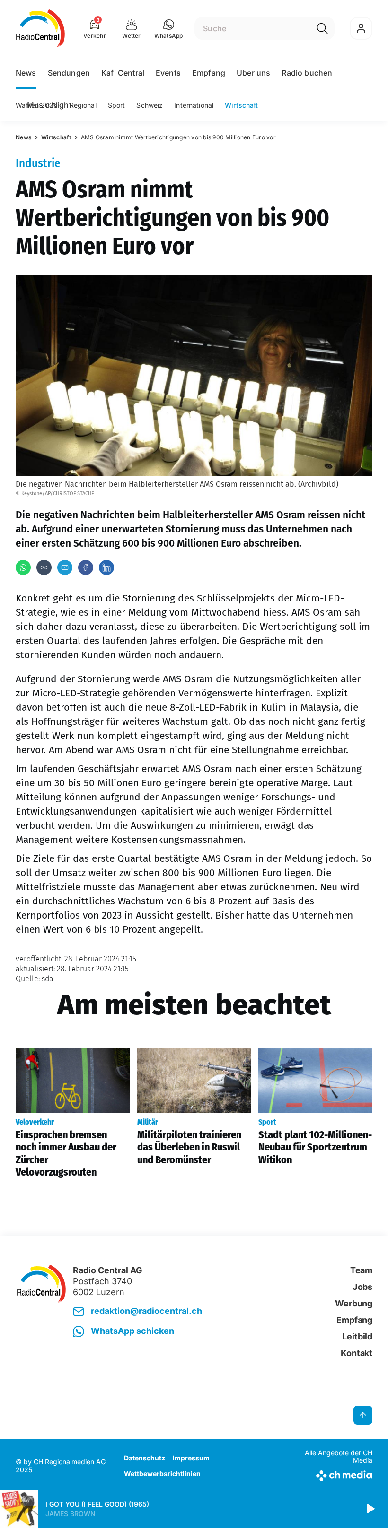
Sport (116, 105)
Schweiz (149, 105)
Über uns (253, 72)
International (193, 105)
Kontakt (356, 1353)
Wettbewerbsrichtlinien (162, 1473)
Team (361, 1270)
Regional (83, 105)
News (26, 72)
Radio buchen (307, 72)
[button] (168, 28)
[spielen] (370, 1509)
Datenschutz (144, 1458)
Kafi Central (122, 72)
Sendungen (69, 72)
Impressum (191, 1458)
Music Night (49, 105)
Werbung (353, 1303)
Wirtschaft (241, 105)
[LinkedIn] (106, 567)
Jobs (362, 1287)
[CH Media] (331, 1474)
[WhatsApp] (23, 567)
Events (168, 72)
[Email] (64, 567)
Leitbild (357, 1336)
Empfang (208, 72)
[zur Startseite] (40, 28)
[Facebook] (85, 567)
